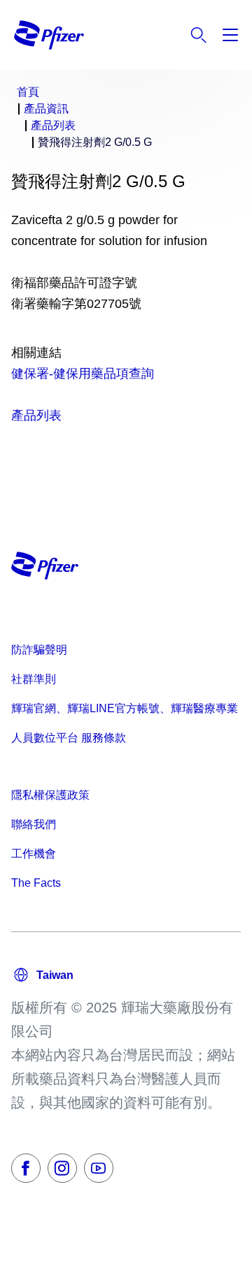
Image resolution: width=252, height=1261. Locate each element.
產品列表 (36, 415)
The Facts (36, 883)
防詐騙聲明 (39, 650)
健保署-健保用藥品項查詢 (82, 374)
